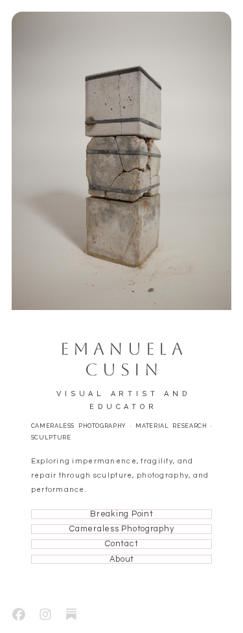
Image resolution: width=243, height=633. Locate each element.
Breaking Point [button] (121, 513)
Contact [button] (121, 543)
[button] (19, 614)
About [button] (122, 559)
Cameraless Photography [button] (121, 528)
